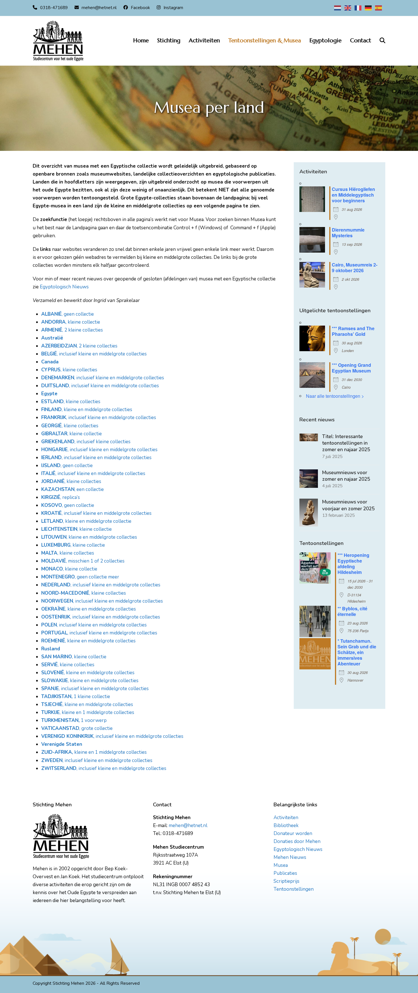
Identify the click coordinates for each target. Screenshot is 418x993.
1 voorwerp (93, 720)
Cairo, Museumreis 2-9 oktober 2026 (354, 267)
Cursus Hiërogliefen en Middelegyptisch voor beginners (353, 195)
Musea (281, 865)
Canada (50, 362)
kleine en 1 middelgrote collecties (110, 752)
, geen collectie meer (80, 577)
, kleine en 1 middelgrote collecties (87, 712)
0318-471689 (54, 8)
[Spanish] (378, 8)
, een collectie (72, 489)
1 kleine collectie (75, 696)
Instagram (173, 8)
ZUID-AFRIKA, (57, 752)
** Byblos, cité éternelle (352, 611)
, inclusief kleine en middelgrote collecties (94, 354)
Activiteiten (286, 817)
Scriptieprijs (286, 881)
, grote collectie (77, 728)
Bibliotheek (286, 825)
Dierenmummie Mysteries (348, 232)
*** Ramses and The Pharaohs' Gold (353, 331)
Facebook (140, 8)
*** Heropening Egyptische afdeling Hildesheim (353, 563)
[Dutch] (338, 8)
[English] (348, 8)
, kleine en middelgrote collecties (86, 409)
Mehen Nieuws (290, 857)
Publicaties (285, 873)
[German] (368, 8)
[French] (358, 8)
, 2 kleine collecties (72, 330)
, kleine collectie (70, 322)
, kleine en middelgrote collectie (86, 521)
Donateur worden (293, 833)
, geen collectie (67, 314)
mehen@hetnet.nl (99, 8)
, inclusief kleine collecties (86, 441)
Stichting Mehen (68, 983)
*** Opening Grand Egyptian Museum (351, 368)
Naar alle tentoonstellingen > (335, 396)
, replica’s (60, 497)
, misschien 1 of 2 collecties (83, 561)
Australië (52, 338)
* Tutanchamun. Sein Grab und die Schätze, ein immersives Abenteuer (357, 652)
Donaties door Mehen (297, 841)
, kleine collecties (69, 370)
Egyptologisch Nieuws (64, 287)
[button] (382, 41)
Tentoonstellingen (294, 889)
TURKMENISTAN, (60, 720)
